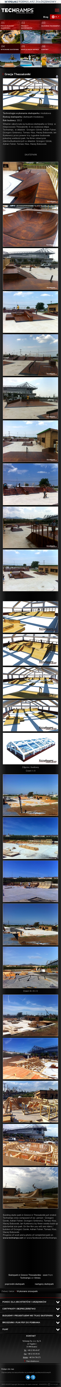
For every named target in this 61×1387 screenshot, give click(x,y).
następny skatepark (44, 1284)
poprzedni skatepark (15, 1284)
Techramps (25, 1277)
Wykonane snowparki (27, 1291)
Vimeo (37, 1277)
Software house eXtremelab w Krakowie (53, 1384)
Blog (45, 17)
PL (56, 17)
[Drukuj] (57, 76)
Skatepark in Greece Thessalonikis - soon (28, 1275)
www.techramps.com (13, 1237)
